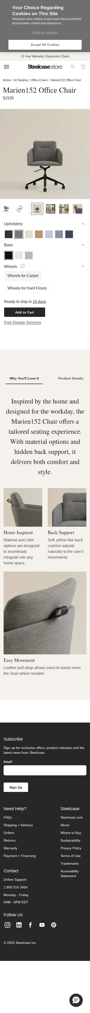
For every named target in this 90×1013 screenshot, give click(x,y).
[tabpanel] (45, 536)
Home (7, 80)
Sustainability (70, 840)
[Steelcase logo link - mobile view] (45, 66)
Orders (9, 833)
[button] (76, 1000)
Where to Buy (70, 833)
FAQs (8, 817)
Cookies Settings (45, 32)
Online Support (15, 879)
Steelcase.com (71, 817)
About (64, 825)
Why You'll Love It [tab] (24, 378)
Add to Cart (24, 312)
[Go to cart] (83, 67)
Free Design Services (22, 322)
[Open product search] (73, 67)
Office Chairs (39, 80)
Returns (10, 840)
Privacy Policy (70, 848)
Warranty (10, 848)
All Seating (21, 80)
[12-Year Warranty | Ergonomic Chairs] (45, 56)
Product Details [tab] (70, 378)
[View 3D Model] (19, 209)
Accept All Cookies (45, 45)
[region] (45, 26)
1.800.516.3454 (16, 887)
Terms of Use (70, 856)
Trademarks (69, 863)
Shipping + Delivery (18, 825)
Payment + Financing (20, 856)
